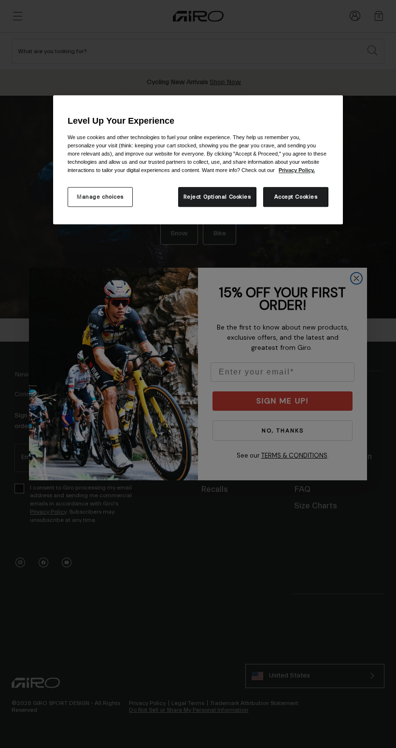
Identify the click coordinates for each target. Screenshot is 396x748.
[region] (198, 159)
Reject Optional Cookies (217, 197)
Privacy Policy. (297, 170)
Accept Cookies (296, 197)
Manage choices (100, 197)
